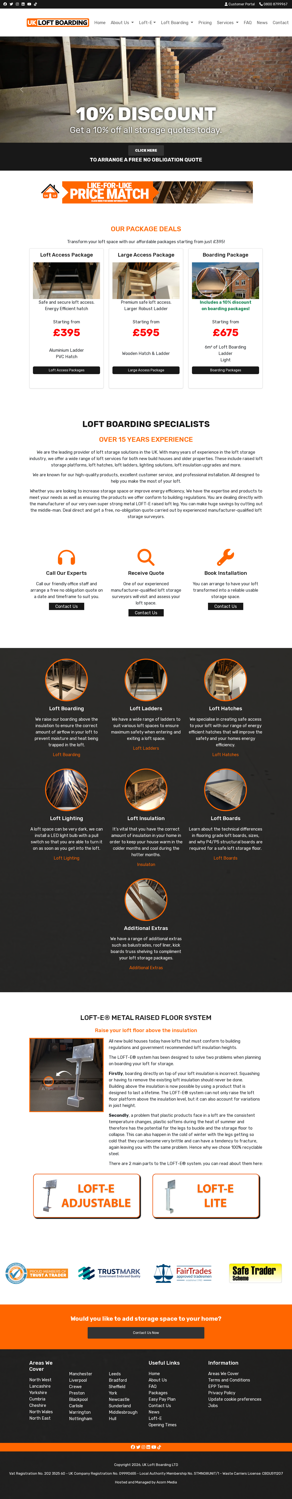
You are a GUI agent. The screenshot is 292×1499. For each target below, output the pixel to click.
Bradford (118, 1380)
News (262, 22)
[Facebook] (5, 4)
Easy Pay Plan (162, 1399)
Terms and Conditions (229, 1380)
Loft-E (155, 1418)
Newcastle (119, 1399)
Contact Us (66, 606)
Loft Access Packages (66, 370)
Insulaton (146, 864)
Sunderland (120, 1405)
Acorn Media (166, 1482)
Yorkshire (38, 1392)
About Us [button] (120, 22)
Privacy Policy (221, 1392)
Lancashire (40, 1386)
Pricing (205, 22)
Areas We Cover (223, 1373)
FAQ (248, 22)
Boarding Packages (225, 370)
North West (40, 1379)
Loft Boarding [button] (175, 22)
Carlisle (76, 1405)
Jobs (213, 1405)
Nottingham (80, 1418)
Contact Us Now (146, 1333)
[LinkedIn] (24, 4)
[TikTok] (36, 4)
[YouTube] (29, 4)
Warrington (80, 1412)
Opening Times (163, 1424)
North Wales (41, 1411)
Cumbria (37, 1399)
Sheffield (117, 1386)
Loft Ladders (146, 748)
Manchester (80, 1373)
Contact (281, 22)
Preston (77, 1393)
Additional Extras (146, 967)
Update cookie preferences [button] (234, 1399)
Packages (158, 1392)
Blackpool (78, 1399)
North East (40, 1418)
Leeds (115, 1373)
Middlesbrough (123, 1412)
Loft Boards (225, 858)
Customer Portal (241, 4)
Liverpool (78, 1380)
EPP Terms (218, 1386)
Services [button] (226, 22)
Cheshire (37, 1405)
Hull (112, 1418)
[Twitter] (12, 4)
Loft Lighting (67, 858)
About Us (158, 1380)
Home (100, 22)
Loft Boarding (66, 754)
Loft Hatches (225, 754)
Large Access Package (146, 370)
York (113, 1393)
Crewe (75, 1386)
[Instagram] (18, 4)
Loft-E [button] (145, 22)
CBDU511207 (272, 1473)
